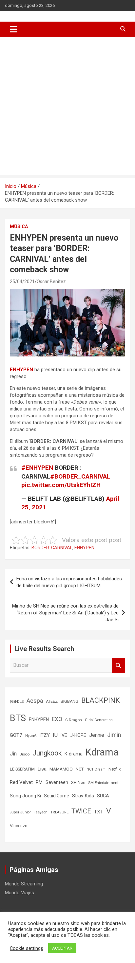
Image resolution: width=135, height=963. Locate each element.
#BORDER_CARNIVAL (80, 476)
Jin (13, 754)
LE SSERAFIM (22, 769)
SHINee (78, 782)
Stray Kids (83, 796)
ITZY (44, 735)
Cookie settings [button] (26, 948)
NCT (80, 769)
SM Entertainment (103, 782)
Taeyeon (41, 812)
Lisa (42, 769)
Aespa (35, 701)
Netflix (114, 769)
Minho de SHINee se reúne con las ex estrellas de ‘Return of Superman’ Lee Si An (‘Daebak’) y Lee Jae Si (65, 613)
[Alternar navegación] (13, 29)
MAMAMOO (61, 769)
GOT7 (16, 735)
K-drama (74, 753)
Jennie (96, 735)
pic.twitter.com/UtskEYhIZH (61, 485)
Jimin (114, 735)
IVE (64, 735)
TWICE (81, 811)
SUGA (103, 795)
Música (19, 226)
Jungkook (47, 753)
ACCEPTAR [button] (62, 948)
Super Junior (20, 812)
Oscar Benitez (51, 281)
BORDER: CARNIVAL (51, 547)
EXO (57, 719)
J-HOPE (78, 735)
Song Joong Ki (25, 795)
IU (55, 735)
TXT (98, 812)
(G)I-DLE (17, 701)
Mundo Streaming (24, 884)
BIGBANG (69, 701)
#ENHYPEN (37, 467)
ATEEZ (52, 701)
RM (39, 782)
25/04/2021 (22, 281)
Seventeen (57, 782)
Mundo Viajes (19, 893)
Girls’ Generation (99, 720)
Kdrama (102, 752)
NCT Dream (96, 769)
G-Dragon (73, 720)
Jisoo (24, 754)
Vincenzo (19, 825)
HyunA (30, 736)
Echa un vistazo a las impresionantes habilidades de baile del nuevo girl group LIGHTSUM (69, 582)
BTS (18, 718)
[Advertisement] (67, 107)
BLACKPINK (100, 700)
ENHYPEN (21, 369)
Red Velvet (21, 782)
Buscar (118, 665)
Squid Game (56, 795)
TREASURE (59, 812)
